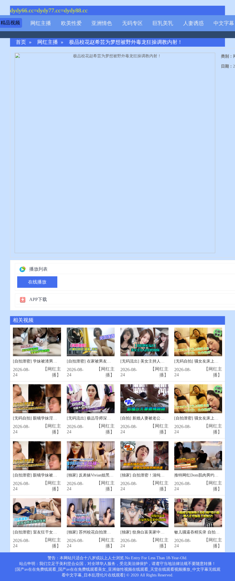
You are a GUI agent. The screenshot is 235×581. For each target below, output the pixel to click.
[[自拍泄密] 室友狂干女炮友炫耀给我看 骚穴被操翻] (37, 512)
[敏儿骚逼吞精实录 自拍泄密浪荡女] (198, 512)
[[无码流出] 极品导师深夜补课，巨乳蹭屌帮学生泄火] (91, 398)
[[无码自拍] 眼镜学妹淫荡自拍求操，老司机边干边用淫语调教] (37, 398)
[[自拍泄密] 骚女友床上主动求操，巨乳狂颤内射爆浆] (198, 398)
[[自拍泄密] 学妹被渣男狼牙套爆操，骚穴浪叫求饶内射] (37, 342)
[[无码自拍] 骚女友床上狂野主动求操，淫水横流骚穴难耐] (198, 342)
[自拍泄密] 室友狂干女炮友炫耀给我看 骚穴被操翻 (57, 532)
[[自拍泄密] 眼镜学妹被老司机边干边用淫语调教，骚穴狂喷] (37, 455)
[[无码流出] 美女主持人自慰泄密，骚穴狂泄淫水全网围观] (144, 342)
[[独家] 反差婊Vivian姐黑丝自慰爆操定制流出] (91, 455)
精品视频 (10, 22)
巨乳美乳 (162, 23)
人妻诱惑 (193, 23)
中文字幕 (224, 23)
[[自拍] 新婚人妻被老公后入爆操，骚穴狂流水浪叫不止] (144, 398)
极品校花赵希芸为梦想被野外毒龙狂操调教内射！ (126, 42)
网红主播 (40, 23)
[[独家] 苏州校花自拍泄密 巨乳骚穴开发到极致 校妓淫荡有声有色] (91, 512)
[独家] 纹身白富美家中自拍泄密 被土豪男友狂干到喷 (167, 532)
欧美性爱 (71, 23)
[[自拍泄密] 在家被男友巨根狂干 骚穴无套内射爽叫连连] (91, 342)
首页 (21, 42)
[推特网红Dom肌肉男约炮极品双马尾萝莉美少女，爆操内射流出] (198, 455)
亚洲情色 (101, 23)
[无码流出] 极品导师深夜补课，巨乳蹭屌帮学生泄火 (113, 418)
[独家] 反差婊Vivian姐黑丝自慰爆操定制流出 (106, 475)
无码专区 (132, 23)
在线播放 (37, 281)
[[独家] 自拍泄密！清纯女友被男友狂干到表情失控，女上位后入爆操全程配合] (144, 455)
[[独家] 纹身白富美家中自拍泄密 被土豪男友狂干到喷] (144, 512)
